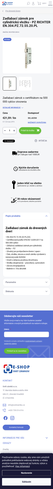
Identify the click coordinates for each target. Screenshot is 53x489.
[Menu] (50, 3)
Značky (6, 449)
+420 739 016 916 (16, 410)
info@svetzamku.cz (16, 405)
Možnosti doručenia (37, 122)
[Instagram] (12, 417)
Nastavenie (26, 473)
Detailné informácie (12, 108)
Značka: (11, 32)
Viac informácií (22, 466)
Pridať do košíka (27, 130)
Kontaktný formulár (16, 427)
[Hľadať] (28, 3)
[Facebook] (5, 417)
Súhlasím (26, 482)
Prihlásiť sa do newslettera (16, 351)
